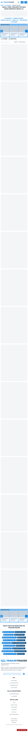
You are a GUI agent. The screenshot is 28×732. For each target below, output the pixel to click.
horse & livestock (6, 20)
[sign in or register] (25, 2)
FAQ (14, 702)
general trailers (18, 18)
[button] (22, 2)
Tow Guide (14, 709)
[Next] (26, 31)
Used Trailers (14, 707)
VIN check (14, 712)
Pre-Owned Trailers (14, 683)
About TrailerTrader (14, 714)
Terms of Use (14, 720)
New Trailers (14, 680)
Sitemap (14, 722)
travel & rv (15, 20)
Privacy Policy (14, 718)
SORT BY (16, 42)
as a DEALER (14, 696)
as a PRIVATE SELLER (14, 694)
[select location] (22, 2)
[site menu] (18, 2)
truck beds (14, 22)
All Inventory (8, 18)
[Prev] (1, 31)
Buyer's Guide (14, 705)
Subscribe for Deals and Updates (13, 674)
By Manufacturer (14, 685)
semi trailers (23, 20)
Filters (5, 38)
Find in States (14, 687)
